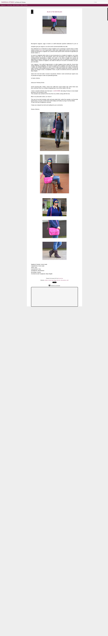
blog (52, 280)
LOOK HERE (57, 91)
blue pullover (63, 280)
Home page (9, 5)
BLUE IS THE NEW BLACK (54, 12)
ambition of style (47, 280)
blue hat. (58, 280)
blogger (55, 280)
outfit (67, 280)
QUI (40, 50)
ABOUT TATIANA (24, 5)
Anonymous (60, 278)
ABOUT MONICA (16, 5)
